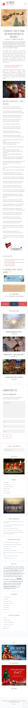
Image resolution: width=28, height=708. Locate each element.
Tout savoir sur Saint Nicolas (8, 622)
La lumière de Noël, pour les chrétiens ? (14, 377)
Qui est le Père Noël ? (7, 548)
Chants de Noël (19, 568)
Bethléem (14, 566)
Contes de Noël (6, 490)
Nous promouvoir (6, 605)
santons (9, 584)
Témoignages (5, 482)
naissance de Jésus (10, 579)
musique (12, 576)
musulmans (16, 576)
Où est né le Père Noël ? (10, 265)
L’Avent (4, 618)
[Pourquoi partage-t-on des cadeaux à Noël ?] (14, 344)
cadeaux (8, 568)
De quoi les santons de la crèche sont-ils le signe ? (12, 544)
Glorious (4, 573)
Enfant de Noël (10, 571)
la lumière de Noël (12, 575)
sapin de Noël (14, 584)
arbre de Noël (5, 566)
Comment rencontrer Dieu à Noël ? (14, 332)
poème (17, 296)
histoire (8, 573)
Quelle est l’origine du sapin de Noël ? (10, 550)
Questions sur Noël (15, 294)
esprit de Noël (20, 571)
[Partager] (14, 304)
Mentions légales (16, 702)
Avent (10, 567)
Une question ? (6, 599)
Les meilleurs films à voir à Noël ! (9, 558)
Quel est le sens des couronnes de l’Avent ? (15, 530)
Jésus (6, 575)
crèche (19, 570)
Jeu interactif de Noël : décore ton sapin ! (10, 555)
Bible (17, 566)
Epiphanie (15, 571)
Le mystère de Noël (6, 620)
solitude (19, 584)
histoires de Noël (14, 573)
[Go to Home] (7, 5)
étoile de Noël (13, 588)
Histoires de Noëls (6, 488)
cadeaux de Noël (13, 568)
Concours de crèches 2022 (8, 603)
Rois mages (8, 583)
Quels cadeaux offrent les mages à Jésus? (11, 542)
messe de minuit (6, 576)
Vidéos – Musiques (6, 492)
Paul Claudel (9, 581)
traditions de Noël (9, 587)
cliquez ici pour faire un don (15, 291)
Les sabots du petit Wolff (13, 528)
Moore (11, 296)
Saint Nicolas (21, 296)
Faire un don (6, 609)
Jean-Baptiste (21, 39)
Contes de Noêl (13, 570)
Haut (14, 704)
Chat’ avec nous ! (7, 597)
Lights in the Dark (7, 288)
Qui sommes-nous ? (7, 601)
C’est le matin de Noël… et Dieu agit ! (10, 546)
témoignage (18, 586)
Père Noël (14, 296)
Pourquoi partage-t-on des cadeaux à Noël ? (14, 354)
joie (4, 575)
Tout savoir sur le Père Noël (8, 486)
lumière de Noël (19, 575)
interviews (22, 573)
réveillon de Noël (15, 583)
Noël (19, 578)
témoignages (6, 588)
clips (7, 570)
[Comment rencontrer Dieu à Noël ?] (14, 321)
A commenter (14, 39)
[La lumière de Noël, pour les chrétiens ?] (14, 366)
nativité (15, 579)
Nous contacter (6, 607)
